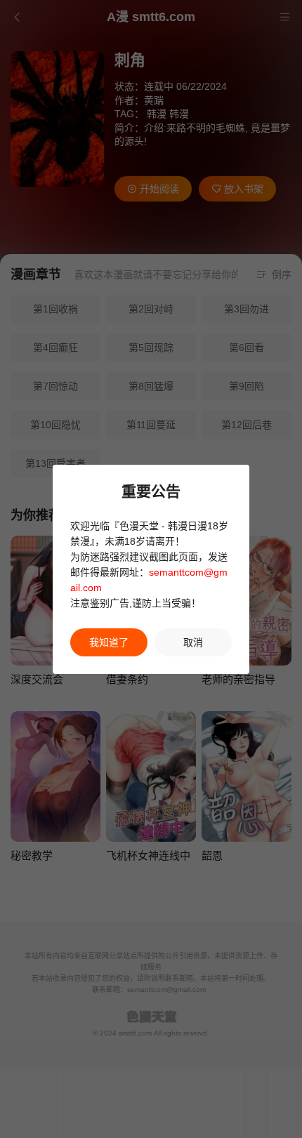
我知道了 (109, 642)
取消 (193, 642)
